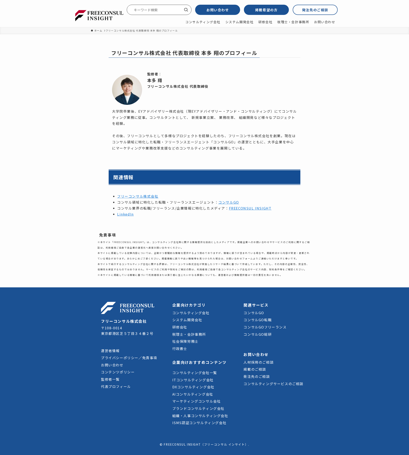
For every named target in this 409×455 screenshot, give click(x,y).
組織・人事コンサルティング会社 (200, 415)
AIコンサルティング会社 (192, 394)
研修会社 (179, 327)
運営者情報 (110, 350)
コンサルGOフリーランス (265, 327)
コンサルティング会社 (191, 312)
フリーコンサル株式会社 (137, 196)
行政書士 (179, 348)
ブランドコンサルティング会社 (198, 408)
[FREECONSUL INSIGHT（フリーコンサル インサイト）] (99, 15)
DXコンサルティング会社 (193, 386)
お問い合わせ (217, 9)
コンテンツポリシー (118, 371)
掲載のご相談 (254, 369)
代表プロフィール (116, 386)
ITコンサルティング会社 (193, 379)
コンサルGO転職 (257, 319)
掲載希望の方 (266, 9)
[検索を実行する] (185, 10)
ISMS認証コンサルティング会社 (199, 422)
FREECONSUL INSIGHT (250, 208)
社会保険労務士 (185, 341)
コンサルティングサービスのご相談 (273, 383)
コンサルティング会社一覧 (194, 372)
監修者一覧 (110, 379)
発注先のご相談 (315, 9)
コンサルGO (228, 202)
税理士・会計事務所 (189, 334)
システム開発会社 (187, 319)
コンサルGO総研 (257, 334)
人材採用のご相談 (258, 362)
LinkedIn (125, 214)
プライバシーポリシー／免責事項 (129, 357)
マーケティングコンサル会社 (196, 401)
